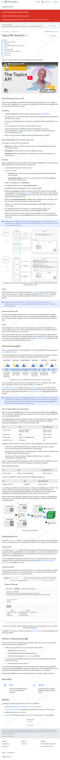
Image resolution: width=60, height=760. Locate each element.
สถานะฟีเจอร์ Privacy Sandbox (9, 19)
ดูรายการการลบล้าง (19, 574)
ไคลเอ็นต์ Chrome (35, 221)
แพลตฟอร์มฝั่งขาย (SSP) (10, 388)
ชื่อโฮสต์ (19, 350)
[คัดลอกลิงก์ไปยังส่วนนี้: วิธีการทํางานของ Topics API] (25, 99)
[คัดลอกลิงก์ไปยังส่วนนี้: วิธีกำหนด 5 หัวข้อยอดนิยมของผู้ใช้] (29, 639)
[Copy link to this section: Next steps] (13, 680)
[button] (31, 663)
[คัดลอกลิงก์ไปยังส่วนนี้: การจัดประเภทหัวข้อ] (15, 567)
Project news (5, 746)
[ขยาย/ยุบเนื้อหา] (8, 40)
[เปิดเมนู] (2, 2)
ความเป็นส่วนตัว (11, 752)
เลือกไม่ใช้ (41, 670)
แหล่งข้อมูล (8, 715)
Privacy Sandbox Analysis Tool (48, 743)
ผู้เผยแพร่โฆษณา (34, 388)
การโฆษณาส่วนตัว (7, 7)
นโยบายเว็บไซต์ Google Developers (33, 731)
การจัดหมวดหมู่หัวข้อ (44, 114)
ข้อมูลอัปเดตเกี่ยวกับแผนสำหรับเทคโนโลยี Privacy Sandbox (15, 16)
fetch (35, 384)
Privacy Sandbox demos (46, 746)
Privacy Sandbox (5, 31)
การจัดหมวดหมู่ (35, 292)
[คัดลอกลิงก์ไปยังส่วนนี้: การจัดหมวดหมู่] (13, 547)
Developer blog (5, 743)
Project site (24, 743)
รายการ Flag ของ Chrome (12, 709)
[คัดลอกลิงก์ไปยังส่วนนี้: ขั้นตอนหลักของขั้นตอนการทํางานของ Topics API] (35, 140)
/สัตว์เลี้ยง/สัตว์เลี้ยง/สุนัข (10, 352)
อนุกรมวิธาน (16, 550)
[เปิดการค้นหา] (36, 2)
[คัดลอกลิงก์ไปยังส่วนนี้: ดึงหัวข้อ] (7, 289)
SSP (11, 397)
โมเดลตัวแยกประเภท (12, 540)
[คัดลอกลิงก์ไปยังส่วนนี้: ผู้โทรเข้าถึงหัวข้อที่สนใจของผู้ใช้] (19, 311)
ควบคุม (20, 712)
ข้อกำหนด (4, 752)
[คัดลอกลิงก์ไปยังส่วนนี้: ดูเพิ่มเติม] (10, 700)
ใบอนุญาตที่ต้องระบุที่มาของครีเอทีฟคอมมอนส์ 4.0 (27, 730)
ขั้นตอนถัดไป (28, 193)
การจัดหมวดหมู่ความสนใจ (41, 338)
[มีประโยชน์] (54, 32)
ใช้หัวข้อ (41, 685)
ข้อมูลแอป (50, 296)
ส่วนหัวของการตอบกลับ (28, 656)
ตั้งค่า (11, 685)
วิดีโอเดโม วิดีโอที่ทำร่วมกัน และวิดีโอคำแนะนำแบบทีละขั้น (21, 706)
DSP (33, 397)
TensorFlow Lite (36, 631)
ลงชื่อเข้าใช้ (55, 1)
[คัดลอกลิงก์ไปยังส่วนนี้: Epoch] (7, 325)
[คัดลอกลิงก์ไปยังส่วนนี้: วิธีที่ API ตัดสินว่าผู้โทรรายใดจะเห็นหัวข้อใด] (30, 409)
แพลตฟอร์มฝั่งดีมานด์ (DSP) (34, 391)
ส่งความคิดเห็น (52, 35)
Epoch (12, 204)
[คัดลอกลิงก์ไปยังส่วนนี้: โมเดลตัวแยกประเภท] (19, 537)
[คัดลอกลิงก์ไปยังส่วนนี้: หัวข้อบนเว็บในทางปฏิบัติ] (22, 346)
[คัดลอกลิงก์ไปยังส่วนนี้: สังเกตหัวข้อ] (9, 160)
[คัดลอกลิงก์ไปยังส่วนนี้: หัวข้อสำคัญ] (10, 111)
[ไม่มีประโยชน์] (57, 32)
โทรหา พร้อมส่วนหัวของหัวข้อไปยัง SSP (44, 401)
